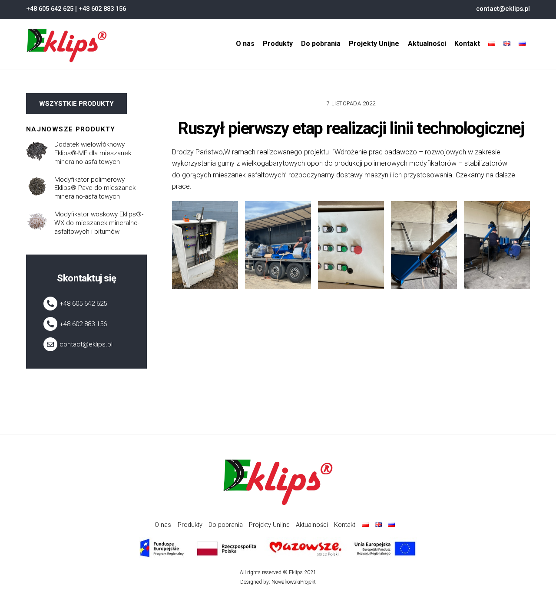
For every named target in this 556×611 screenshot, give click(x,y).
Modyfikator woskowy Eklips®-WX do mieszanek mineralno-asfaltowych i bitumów (98, 222)
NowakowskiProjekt (293, 582)
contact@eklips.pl (503, 9)
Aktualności (427, 43)
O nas (245, 43)
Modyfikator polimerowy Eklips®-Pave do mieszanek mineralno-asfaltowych (95, 188)
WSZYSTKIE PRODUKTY (76, 104)
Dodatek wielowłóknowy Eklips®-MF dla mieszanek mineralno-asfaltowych (92, 153)
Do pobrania (321, 43)
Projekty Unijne (374, 43)
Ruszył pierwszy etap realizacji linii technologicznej (351, 128)
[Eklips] (66, 59)
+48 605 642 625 (49, 9)
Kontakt (467, 43)
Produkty (278, 43)
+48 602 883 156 (102, 9)
